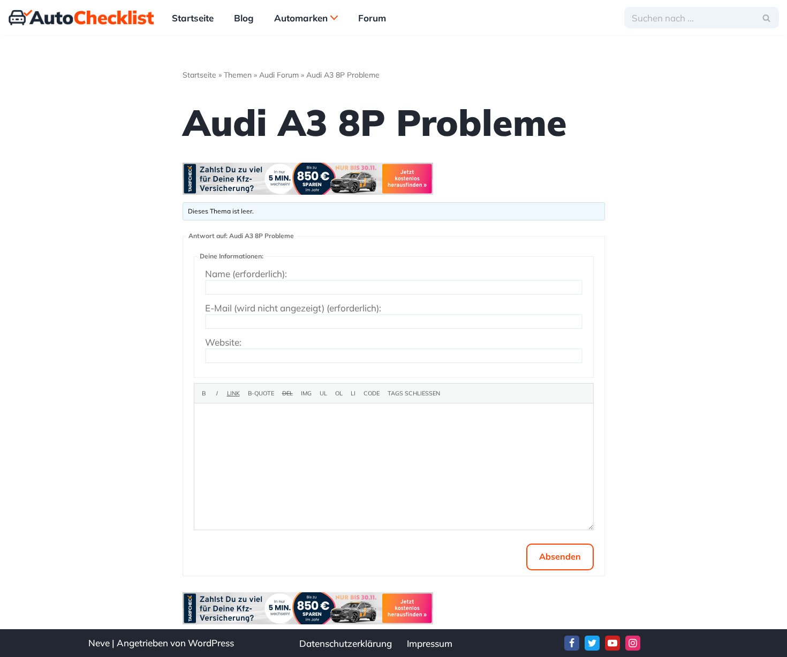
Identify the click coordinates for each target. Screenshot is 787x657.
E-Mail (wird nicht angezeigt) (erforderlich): (293, 308)
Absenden (560, 556)
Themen (238, 75)
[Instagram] (632, 643)
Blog (244, 18)
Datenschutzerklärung (345, 643)
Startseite (193, 18)
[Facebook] (571, 643)
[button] (334, 17)
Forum (372, 18)
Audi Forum (279, 75)
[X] (592, 643)
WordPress (211, 642)
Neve (99, 642)
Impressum (429, 643)
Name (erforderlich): (246, 274)
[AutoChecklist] (81, 18)
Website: (223, 342)
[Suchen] (767, 17)
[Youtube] (612, 643)
